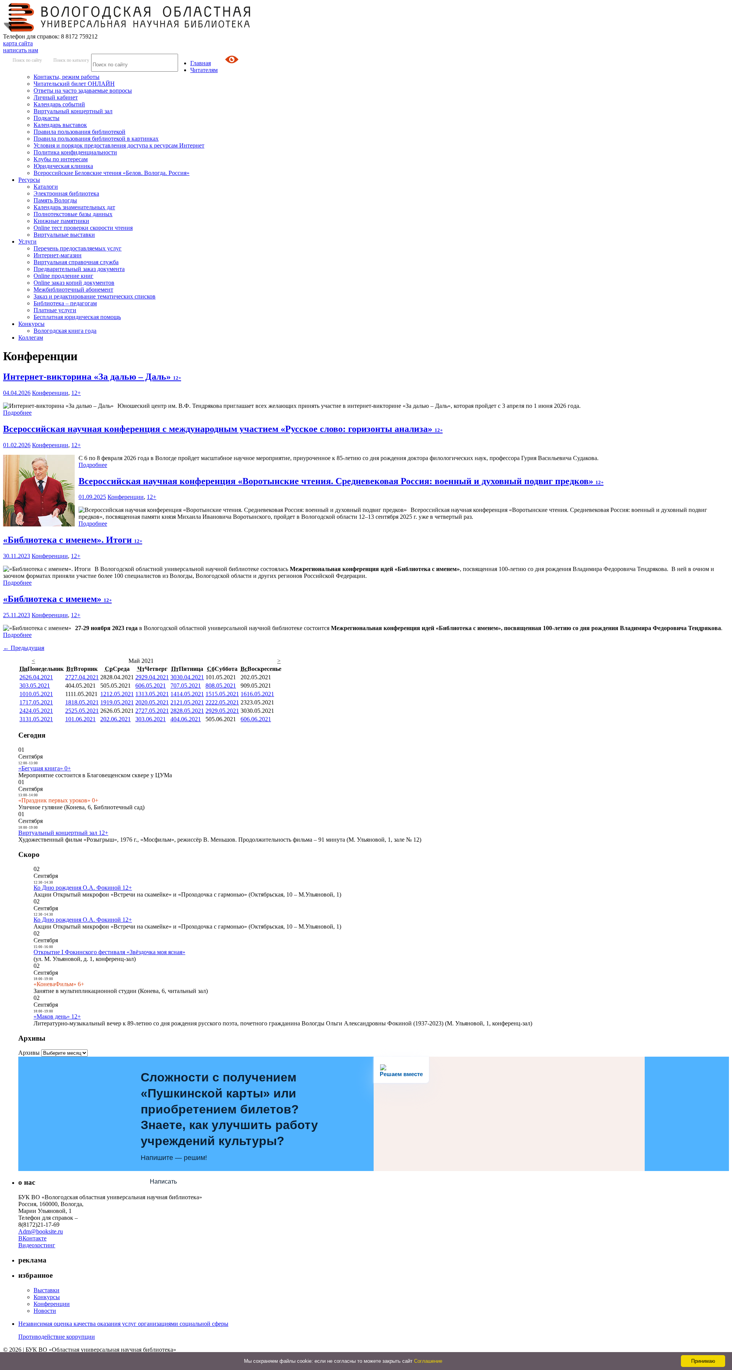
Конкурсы (31, 324)
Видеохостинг (36, 1245)
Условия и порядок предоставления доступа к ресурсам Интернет (119, 145)
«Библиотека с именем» (57, 599)
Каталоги (46, 186)
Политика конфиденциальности (75, 152)
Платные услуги (55, 310)
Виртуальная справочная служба (76, 262)
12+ (76, 393)
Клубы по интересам (61, 159)
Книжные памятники (61, 221)
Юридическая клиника (63, 166)
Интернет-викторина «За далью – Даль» (92, 377)
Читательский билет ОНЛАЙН (74, 83)
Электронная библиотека (66, 193)
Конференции (50, 393)
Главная (200, 63)
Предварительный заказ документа (79, 269)
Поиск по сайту (27, 60)
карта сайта (18, 43)
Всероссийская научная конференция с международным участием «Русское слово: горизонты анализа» (223, 429)
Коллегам (30, 337)
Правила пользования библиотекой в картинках (96, 138)
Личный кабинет (56, 97)
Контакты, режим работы (67, 77)
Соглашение (428, 1361)
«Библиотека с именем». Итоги (72, 540)
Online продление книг (63, 276)
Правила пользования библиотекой (79, 131)
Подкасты (46, 118)
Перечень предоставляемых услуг (78, 248)
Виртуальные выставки (64, 234)
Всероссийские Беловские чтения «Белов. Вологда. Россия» (111, 173)
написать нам (20, 50)
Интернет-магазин (58, 255)
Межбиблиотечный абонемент (73, 289)
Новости (45, 1310)
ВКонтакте (32, 1238)
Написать (163, 1181)
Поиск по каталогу (71, 60)
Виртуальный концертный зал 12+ (63, 832)
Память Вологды (55, 200)
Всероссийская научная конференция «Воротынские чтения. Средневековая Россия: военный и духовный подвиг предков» (341, 481)
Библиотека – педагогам (65, 303)
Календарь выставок (60, 125)
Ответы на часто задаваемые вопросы (83, 90)
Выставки (46, 1290)
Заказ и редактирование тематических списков (95, 296)
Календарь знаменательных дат (74, 207)
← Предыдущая (23, 648)
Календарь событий (59, 104)
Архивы (29, 1052)
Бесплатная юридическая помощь (77, 317)
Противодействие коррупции (56, 1336)
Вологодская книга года (65, 330)
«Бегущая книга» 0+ (44, 768)
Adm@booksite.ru (40, 1231)
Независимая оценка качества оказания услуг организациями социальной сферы (123, 1323)
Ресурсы (29, 179)
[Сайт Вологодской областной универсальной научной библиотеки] (127, 29)
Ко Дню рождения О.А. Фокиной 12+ (83, 887)
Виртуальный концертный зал (73, 111)
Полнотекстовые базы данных (73, 214)
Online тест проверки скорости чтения (83, 228)
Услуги (27, 241)
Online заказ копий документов (74, 282)
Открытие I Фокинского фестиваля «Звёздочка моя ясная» (109, 952)
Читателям (204, 70)
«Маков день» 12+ (57, 1016)
